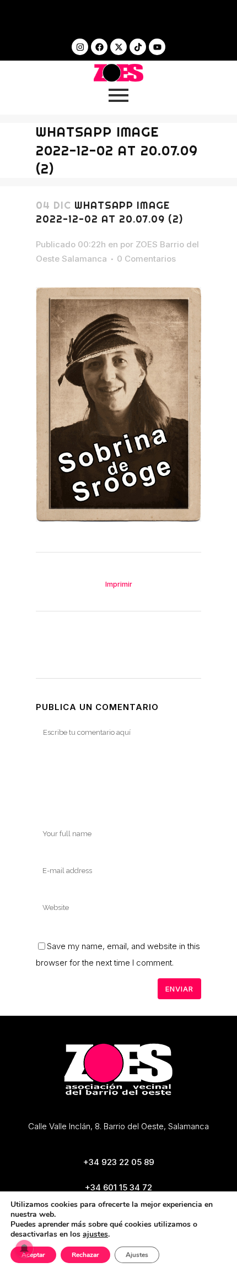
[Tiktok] (138, 47)
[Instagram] (80, 47)
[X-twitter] (118, 47)
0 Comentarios (146, 258)
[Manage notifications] (24, 1249)
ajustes (95, 1234)
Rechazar (85, 1254)
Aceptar (33, 1254)
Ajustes (137, 1254)
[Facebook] (99, 47)
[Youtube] (157, 47)
